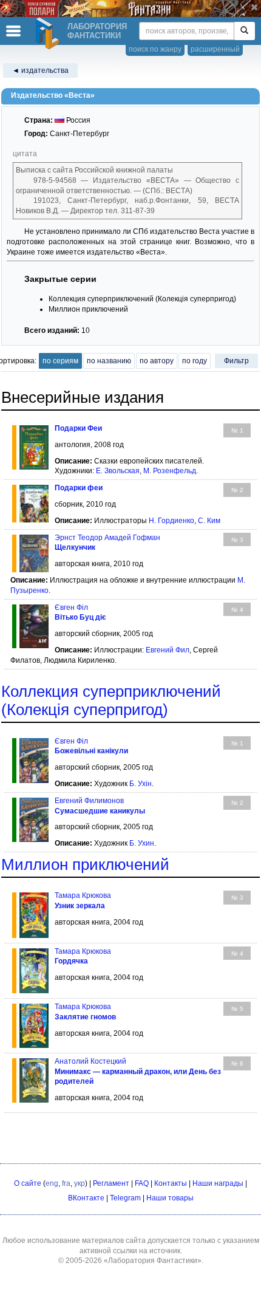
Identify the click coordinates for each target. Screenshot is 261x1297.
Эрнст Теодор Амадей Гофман (107, 537)
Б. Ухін (140, 783)
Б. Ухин (141, 843)
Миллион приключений (85, 864)
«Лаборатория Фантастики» (153, 1260)
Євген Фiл (71, 607)
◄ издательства (40, 70)
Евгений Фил (167, 650)
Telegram (125, 1198)
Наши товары (170, 1198)
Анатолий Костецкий (90, 1061)
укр (79, 1183)
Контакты (170, 1183)
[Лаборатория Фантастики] (49, 33)
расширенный (215, 49)
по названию (109, 361)
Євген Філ (71, 741)
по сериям (60, 361)
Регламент (111, 1183)
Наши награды (217, 1183)
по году (194, 361)
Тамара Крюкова (83, 895)
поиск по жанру (155, 49)
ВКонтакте (86, 1198)
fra (66, 1183)
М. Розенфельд (169, 471)
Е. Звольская (118, 471)
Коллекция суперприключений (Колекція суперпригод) (111, 700)
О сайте (27, 1183)
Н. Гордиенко (171, 520)
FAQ (142, 1183)
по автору (157, 361)
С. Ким (209, 520)
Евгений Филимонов (89, 800)
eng (52, 1183)
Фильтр (236, 361)
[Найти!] (244, 31)
